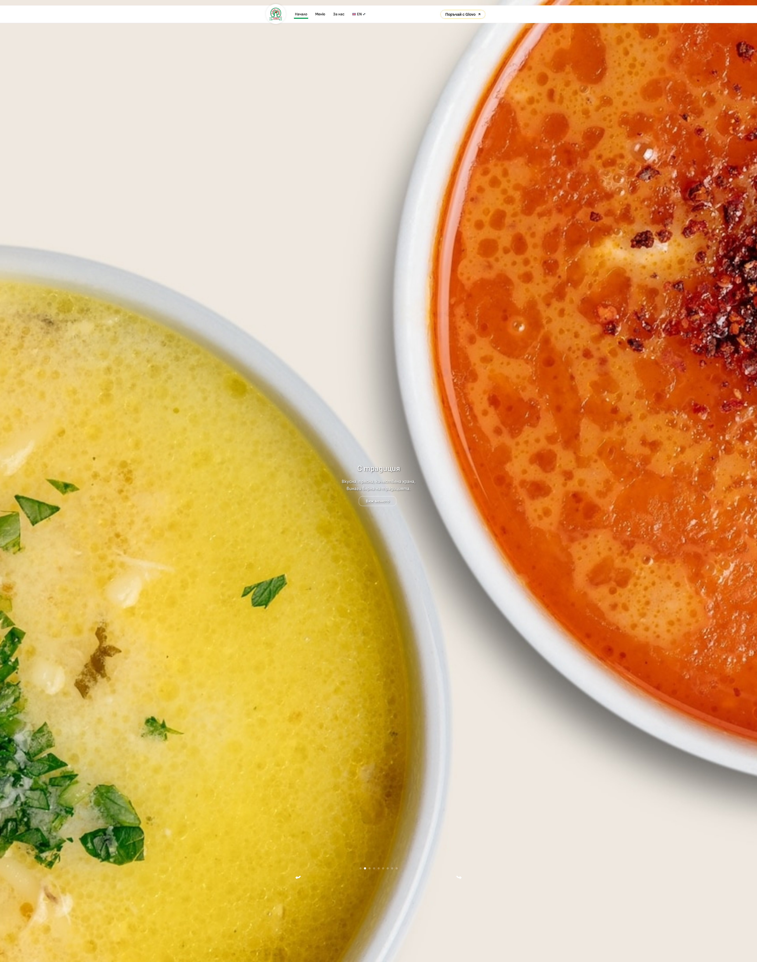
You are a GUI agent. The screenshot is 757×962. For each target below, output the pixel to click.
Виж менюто (377, 501)
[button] (298, 877)
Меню (320, 14)
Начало (301, 14)
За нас (338, 14)
